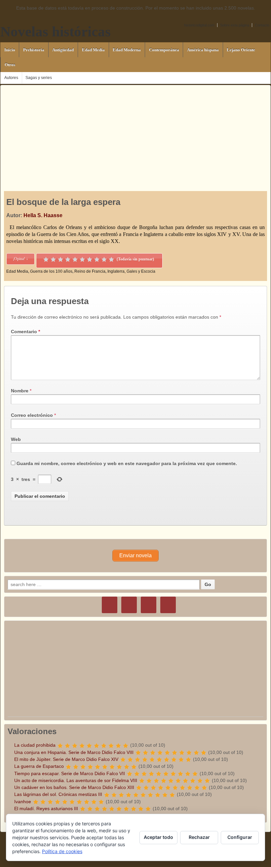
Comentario (25, 331)
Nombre (19, 390)
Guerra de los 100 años (51, 271)
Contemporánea (164, 49)
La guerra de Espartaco (39, 766)
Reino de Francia (89, 271)
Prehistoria (33, 49)
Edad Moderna (127, 49)
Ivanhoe (22, 801)
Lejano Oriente (241, 49)
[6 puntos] (82, 259)
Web (16, 439)
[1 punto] (46, 259)
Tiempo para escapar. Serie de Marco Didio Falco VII (69, 773)
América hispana (203, 49)
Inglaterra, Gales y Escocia (131, 271)
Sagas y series (38, 77)
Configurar (239, 837)
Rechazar (199, 837)
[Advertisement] (135, 131)
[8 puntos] (97, 259)
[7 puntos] (89, 259)
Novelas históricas (55, 31)
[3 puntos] (60, 259)
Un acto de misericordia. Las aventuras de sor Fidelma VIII (75, 780)
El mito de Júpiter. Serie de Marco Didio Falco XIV (66, 759)
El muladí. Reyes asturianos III (46, 808)
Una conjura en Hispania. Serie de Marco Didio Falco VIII (74, 752)
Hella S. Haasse (42, 215)
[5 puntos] (75, 259)
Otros (10, 64)
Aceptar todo (158, 837)
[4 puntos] (67, 259)
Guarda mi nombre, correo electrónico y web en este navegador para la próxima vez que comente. (127, 463)
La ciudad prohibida (35, 745)
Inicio (9, 49)
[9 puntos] (104, 259)
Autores (11, 77)
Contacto (262, 25)
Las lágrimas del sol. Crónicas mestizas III (58, 794)
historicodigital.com (199, 25)
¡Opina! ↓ (20, 258)
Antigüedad (63, 49)
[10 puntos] (111, 259)
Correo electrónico (32, 415)
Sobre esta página (234, 25)
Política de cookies (62, 851)
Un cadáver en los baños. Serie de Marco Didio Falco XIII (74, 787)
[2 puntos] (53, 259)
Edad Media (93, 49)
